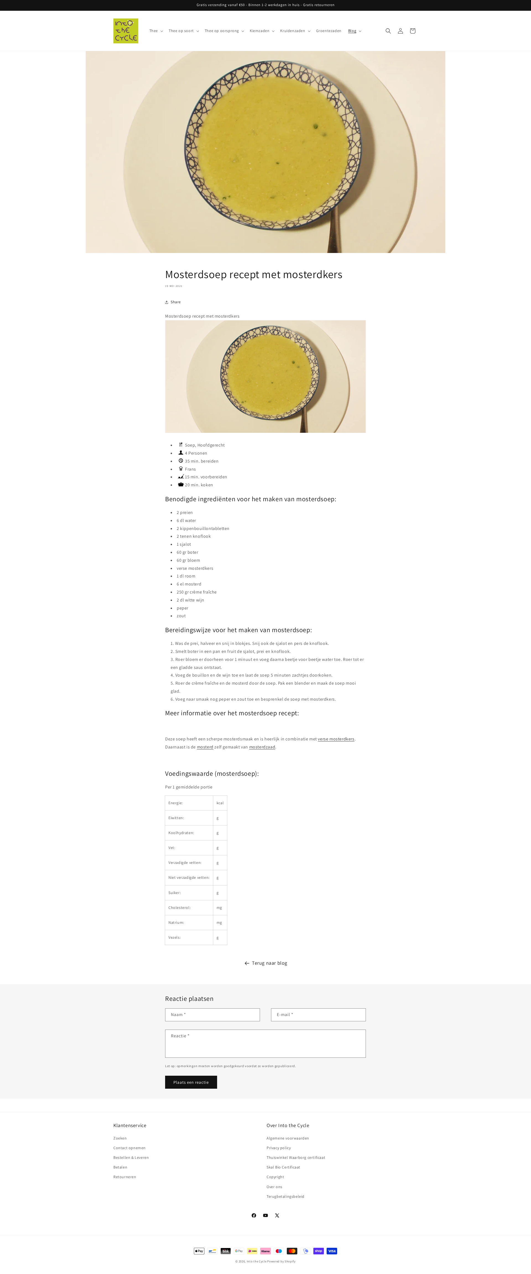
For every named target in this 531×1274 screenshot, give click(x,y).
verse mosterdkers (336, 739)
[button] (155, 30)
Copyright (275, 1176)
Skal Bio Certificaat (283, 1167)
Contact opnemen (129, 1147)
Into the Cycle (257, 1261)
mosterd (205, 747)
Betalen (120, 1167)
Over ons (274, 1186)
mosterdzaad (262, 747)
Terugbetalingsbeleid (285, 1196)
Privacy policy (279, 1147)
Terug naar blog (269, 963)
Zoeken (120, 1138)
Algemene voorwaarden (288, 1138)
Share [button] (176, 301)
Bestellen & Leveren (131, 1157)
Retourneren (124, 1176)
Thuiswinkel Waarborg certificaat (296, 1157)
